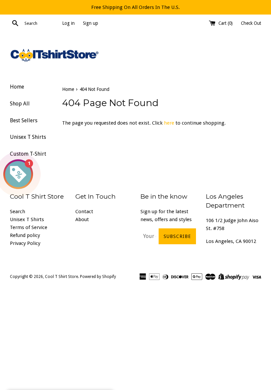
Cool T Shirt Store (61, 276)
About (82, 219)
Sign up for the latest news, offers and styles (166, 215)
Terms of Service (28, 227)
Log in (68, 23)
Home (17, 87)
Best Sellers (23, 120)
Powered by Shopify (98, 276)
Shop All (20, 103)
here (169, 123)
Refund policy (25, 235)
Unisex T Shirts (28, 137)
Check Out (251, 23)
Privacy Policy (25, 243)
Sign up (90, 23)
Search (17, 211)
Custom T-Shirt (28, 154)
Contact (84, 211)
